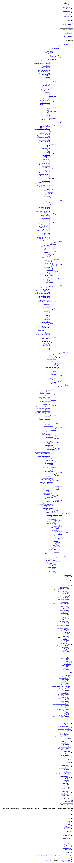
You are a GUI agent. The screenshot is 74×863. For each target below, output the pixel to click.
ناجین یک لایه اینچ (49, 491)
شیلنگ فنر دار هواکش (51, 512)
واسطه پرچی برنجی (45, 215)
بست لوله (56, 552)
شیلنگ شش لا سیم (63, 684)
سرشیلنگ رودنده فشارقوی (43, 60)
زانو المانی (65, 639)
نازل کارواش (53, 383)
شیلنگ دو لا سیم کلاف (45, 398)
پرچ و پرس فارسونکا (57, 565)
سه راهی (54, 101)
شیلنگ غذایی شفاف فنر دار (46, 476)
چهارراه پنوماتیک (49, 260)
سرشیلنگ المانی (64, 633)
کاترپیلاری (56, 271)
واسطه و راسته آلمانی (51, 153)
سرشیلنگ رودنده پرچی (50, 201)
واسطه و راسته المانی (62, 637)
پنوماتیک (60, 241)
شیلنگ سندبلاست (49, 445)
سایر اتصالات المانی (63, 641)
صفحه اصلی (65, 42)
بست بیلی (50, 283)
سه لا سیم (53, 400)
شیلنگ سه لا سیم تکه (45, 401)
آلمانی (60, 122)
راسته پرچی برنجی (45, 218)
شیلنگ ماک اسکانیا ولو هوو (46, 505)
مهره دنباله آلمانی (52, 131)
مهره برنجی (47, 77)
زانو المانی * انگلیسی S (44, 174)
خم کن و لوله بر (58, 569)
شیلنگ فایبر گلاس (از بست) (61, 695)
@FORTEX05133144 (68, 803)
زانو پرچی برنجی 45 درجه (44, 224)
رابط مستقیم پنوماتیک (45, 245)
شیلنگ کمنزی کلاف (48, 426)
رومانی (51, 198)
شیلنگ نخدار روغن (54, 438)
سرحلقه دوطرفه (46, 339)
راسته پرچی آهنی (46, 219)
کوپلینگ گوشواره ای (45, 322)
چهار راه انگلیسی (64, 622)
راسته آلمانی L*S (46, 166)
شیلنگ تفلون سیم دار (51, 450)
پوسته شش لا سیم (48, 53)
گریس (48, 349)
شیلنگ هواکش (55, 511)
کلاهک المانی (47, 152)
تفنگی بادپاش (50, 261)
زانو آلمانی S (47, 171)
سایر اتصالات (64, 352)
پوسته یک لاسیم (49, 49)
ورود (66, 4)
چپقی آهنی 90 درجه (45, 90)
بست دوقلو (50, 554)
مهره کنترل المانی (46, 148)
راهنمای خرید (67, 9)
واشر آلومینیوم (52, 376)
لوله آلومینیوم (58, 542)
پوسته (60, 45)
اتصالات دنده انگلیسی (65, 608)
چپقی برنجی (47, 92)
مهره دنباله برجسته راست (44, 70)
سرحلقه (54, 337)
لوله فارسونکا (58, 546)
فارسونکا (54, 568)
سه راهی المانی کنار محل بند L (43, 185)
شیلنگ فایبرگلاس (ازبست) (49, 469)
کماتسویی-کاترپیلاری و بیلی (55, 264)
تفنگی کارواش (52, 382)
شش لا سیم (53, 415)
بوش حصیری (53, 56)
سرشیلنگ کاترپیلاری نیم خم (46, 274)
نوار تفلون (65, 785)
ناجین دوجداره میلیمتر (48, 493)
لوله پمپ (54, 550)
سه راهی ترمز (52, 354)
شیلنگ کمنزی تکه (49, 424)
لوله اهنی (68, 657)
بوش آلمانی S (47, 151)
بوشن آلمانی (50, 192)
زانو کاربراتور (41, 328)
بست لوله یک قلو (49, 553)
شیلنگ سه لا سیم (63, 683)
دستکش (54, 371)
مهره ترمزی (53, 356)
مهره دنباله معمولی (45, 74)
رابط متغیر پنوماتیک (45, 246)
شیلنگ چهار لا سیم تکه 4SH (43, 411)
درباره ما (68, 8)
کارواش (60, 380)
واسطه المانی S (46, 156)
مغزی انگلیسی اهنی (45, 119)
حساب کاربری (67, 834)
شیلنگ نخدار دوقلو (46, 434)
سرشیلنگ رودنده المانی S (44, 127)
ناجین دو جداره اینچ (48, 494)
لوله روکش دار (52, 549)
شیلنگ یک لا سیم (64, 676)
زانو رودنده (47, 94)
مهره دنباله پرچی (52, 204)
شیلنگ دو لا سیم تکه (45, 396)
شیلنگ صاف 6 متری (48, 509)
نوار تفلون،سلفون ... (66, 777)
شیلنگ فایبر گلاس (49, 471)
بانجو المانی (50, 197)
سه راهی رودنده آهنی (45, 105)
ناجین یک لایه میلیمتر (48, 490)
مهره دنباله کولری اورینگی (44, 296)
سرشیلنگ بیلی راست (48, 279)
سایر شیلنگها (65, 513)
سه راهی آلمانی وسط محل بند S (42, 183)
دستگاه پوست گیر (52, 564)
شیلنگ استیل (53, 461)
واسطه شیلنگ (47, 304)
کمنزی (57, 423)
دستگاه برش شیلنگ (51, 563)
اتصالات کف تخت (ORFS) (61, 598)
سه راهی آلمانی (52, 178)
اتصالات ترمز (59, 353)
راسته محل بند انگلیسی (44, 97)
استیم (54, 420)
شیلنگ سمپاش (52, 516)
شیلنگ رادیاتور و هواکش (65, 715)
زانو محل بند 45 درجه (45, 98)
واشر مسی (53, 379)
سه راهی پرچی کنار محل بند (43, 237)
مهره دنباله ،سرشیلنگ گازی (52, 367)
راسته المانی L (46, 159)
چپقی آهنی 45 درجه (45, 89)
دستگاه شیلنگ (67, 723)
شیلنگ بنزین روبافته (51, 523)
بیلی (58, 278)
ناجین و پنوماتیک (58, 486)
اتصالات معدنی (58, 363)
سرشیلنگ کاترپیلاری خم (47, 275)
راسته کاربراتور (41, 327)
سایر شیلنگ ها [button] (70, 738)
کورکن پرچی (47, 233)
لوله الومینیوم (67, 662)
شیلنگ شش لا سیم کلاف (44, 419)
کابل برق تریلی (52, 361)
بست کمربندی (47, 335)
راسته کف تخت (46, 289)
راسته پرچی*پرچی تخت (44, 238)
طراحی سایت (70, 860)
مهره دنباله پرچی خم (45, 208)
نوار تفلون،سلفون (57, 368)
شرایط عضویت (67, 11)
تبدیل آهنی (47, 112)
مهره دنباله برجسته (51, 68)
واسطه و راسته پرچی (51, 213)
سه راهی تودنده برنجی (45, 104)
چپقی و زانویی (52, 88)
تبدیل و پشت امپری (51, 111)
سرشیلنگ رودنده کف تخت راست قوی (41, 287)
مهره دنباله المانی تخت (44, 141)
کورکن (54, 107)
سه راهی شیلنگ (46, 305)
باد (49, 348)
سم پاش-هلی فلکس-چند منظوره (63, 741)
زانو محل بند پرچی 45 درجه (43, 229)
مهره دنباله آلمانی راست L (44, 133)
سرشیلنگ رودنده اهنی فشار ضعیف (42, 63)
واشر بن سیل (53, 378)
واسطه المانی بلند (46, 157)
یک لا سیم (53, 389)
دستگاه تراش (67, 727)
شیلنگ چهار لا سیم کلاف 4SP (43, 408)
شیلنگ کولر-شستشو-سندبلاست (60, 704)
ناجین (57, 489)
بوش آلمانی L (47, 149)
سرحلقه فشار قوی (45, 341)
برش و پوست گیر (63, 726)
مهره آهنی (47, 75)
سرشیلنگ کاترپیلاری (63, 591)
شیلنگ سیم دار (67, 675)
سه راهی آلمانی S (46, 181)
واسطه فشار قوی (46, 307)
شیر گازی (48, 312)
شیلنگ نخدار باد (52, 430)
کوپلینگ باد (47, 318)
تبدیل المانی (50, 193)
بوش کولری (47, 298)
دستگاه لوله (68, 730)
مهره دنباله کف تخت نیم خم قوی (42, 290)
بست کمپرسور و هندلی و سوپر (43, 334)
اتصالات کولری (52, 294)
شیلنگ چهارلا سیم (63, 678)
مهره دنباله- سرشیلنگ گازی (61, 773)
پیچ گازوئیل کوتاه (46, 344)
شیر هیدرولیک (47, 316)
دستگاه (66, 556)
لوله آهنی (59, 534)
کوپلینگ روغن (47, 319)
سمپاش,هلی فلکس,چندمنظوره (54, 515)
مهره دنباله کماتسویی (48, 267)
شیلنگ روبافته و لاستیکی (56, 520)
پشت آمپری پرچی (46, 239)
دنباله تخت (47, 79)
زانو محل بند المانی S (45, 177)
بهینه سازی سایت (61, 860)
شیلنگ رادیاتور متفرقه (48, 502)
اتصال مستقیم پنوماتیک (50, 248)
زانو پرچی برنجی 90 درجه (44, 227)
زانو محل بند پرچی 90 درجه (43, 230)
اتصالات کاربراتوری (45, 326)
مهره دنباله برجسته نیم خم (44, 71)
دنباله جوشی (47, 302)
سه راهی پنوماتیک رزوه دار (44, 257)
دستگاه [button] (71, 720)
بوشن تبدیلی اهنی (46, 85)
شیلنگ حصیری (52, 464)
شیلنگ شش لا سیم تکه (44, 416)
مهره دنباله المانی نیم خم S (43, 137)
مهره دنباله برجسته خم (44, 72)
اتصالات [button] (71, 582)
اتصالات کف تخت (52, 286)
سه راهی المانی (64, 640)
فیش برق (54, 360)
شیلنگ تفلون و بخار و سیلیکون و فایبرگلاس (60, 686)
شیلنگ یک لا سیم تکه (45, 390)
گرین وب (50, 860)
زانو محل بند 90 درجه (45, 100)
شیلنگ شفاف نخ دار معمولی (46, 482)
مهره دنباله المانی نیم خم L (43, 135)
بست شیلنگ (47, 333)
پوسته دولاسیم (49, 51)
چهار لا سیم (53, 405)
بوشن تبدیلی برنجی (45, 86)
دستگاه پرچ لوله (52, 567)
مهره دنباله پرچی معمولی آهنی (43, 142)
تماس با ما (68, 14)
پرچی (60, 200)
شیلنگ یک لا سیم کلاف (45, 393)
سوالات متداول (67, 7)
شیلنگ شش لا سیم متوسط (43, 417)
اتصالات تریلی (58, 357)
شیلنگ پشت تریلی (51, 359)
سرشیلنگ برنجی (46, 64)
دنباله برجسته (47, 78)
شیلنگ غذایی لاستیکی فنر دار (46, 479)
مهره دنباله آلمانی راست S (44, 134)
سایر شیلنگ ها (67, 827)
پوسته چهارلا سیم (49, 52)
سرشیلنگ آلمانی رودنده (50, 124)
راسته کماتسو (50, 268)
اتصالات (66, 44)
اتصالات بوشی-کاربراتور (50, 323)
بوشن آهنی (47, 82)
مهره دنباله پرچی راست (44, 205)
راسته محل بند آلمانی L (44, 163)
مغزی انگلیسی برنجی (45, 120)
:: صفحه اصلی (67, 575)
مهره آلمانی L (47, 145)
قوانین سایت (68, 12)
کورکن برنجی (47, 109)
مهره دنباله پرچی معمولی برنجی (42, 211)
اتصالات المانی (67, 632)
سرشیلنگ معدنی (55, 364)
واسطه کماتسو (49, 270)
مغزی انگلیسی (52, 118)
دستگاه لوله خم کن (51, 571)
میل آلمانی (47, 130)
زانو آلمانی (53, 168)
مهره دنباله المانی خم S (44, 140)
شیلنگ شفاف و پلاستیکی (53, 480)
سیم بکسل (53, 374)
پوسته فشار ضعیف (54, 55)
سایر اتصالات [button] (70, 759)
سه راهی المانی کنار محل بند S (43, 186)
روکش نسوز (50, 468)
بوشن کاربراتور (41, 330)
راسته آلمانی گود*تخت (45, 161)
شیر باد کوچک (47, 311)
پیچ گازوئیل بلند (46, 345)
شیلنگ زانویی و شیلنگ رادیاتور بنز (45, 504)
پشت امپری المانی (48, 194)
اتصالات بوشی (47, 324)
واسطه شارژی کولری (45, 300)
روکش (69, 756)
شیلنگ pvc (53, 517)
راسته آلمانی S (46, 160)
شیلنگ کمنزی (64, 679)
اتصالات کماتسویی (54, 265)
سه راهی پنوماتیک (52, 255)
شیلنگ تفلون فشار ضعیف (44, 456)
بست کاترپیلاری (49, 276)
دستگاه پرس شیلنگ (57, 557)
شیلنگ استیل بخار (49, 463)
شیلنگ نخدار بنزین (52, 435)
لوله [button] (72, 654)
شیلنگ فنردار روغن (48, 441)
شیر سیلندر (47, 315)
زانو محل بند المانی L (45, 175)
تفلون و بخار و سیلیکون (56, 448)
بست (55, 331)
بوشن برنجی (47, 83)
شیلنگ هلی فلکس (52, 519)
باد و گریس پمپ (64, 607)
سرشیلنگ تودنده (46, 66)
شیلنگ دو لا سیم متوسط (44, 397)
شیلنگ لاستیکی (52, 524)
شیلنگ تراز (50, 484)
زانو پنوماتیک (53, 250)
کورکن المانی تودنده (48, 190)
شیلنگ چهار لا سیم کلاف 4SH (43, 413)
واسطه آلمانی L (46, 155)
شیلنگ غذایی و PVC (66, 706)
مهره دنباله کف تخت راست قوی (42, 293)
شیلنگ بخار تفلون (49, 460)
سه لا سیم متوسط (45, 402)
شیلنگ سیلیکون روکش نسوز (49, 467)
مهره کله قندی (46, 212)
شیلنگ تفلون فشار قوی (44, 457)
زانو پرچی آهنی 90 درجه (44, 226)
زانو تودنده (47, 93)
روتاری (48, 62)
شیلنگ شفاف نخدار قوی (47, 483)
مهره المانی (65, 636)
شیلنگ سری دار (58, 526)
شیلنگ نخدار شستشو (48, 446)
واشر (60, 375)
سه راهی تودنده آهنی (45, 103)
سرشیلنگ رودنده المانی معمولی (42, 129)
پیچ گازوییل (53, 342)
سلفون (54, 372)
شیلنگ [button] (71, 672)
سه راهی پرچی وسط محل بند (43, 235)
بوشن (54, 81)
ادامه (72, 800)
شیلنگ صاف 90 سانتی (48, 506)
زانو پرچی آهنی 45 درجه (44, 223)
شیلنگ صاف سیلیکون (48, 508)
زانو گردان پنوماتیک (45, 253)
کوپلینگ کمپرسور (46, 320)
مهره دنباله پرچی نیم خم (44, 207)
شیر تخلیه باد (53, 308)
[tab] (37, 582)
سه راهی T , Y (46, 256)
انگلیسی (60, 57)
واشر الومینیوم (64, 788)
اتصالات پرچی (67, 624)
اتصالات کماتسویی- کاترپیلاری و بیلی (62, 589)
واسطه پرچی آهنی (46, 167)
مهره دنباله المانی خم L (44, 138)
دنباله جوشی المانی (48, 196)
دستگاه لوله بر (52, 572)
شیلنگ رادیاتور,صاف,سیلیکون (52, 501)
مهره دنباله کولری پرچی (44, 297)
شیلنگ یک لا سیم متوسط (44, 391)
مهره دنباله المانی (63, 634)
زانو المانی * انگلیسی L (44, 172)
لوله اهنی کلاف (52, 535)
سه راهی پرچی (46, 234)
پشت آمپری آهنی (46, 115)
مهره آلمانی (53, 144)
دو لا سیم (54, 394)
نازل (67, 784)
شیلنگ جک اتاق (55, 530)
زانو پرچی (53, 222)
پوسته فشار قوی (55, 48)
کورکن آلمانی (50, 189)
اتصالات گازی (58, 365)
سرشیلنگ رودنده (52, 59)
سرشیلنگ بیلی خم (49, 282)
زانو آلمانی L (47, 170)
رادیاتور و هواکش (58, 500)
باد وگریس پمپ (52, 346)
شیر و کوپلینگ (52, 309)
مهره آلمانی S (47, 146)
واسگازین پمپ (46, 350)
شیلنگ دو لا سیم (64, 682)
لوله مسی (59, 538)
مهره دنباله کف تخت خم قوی (43, 291)
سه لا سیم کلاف (46, 404)
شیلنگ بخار (53, 458)
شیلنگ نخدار (59, 427)
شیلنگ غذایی (56, 475)
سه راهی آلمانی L (46, 179)
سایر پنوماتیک (56, 259)
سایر (58, 187)
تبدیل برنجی (47, 114)
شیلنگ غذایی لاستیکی (48, 478)
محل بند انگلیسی (52, 96)
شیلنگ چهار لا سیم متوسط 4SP (42, 406)
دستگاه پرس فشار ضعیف (50, 558)
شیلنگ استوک (58, 531)
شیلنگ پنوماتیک (55, 495)
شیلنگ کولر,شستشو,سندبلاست (51, 442)
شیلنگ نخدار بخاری (45, 432)
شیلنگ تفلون (53, 454)
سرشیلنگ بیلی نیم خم (48, 281)
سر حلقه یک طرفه (45, 338)
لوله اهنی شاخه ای (51, 537)
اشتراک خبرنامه (67, 838)
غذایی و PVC (59, 472)
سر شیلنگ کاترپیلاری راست (46, 272)
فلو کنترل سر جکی (48, 263)
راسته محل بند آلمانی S (44, 164)
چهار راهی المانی (64, 643)
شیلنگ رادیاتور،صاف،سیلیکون (60, 716)
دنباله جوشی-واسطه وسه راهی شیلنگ (47, 301)
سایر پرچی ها (53, 231)
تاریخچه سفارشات (66, 835)
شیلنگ (66, 385)
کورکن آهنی (47, 108)
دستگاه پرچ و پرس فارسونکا (61, 735)
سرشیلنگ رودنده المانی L (44, 126)
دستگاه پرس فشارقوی (50, 560)
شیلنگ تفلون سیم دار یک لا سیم (42, 452)
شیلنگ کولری (50, 443)
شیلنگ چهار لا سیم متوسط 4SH (42, 412)
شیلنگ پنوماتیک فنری (48, 498)
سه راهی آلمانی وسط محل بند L (42, 182)
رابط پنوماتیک (53, 244)
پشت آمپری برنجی (45, 116)
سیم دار (60, 386)
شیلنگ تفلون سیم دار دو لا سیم (43, 453)
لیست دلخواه (67, 836)
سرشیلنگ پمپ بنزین (45, 67)
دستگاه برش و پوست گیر (56, 561)
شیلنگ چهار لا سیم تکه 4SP (43, 409)
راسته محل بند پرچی (45, 220)
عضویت (66, 3)
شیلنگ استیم (50, 422)
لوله (67, 532)
